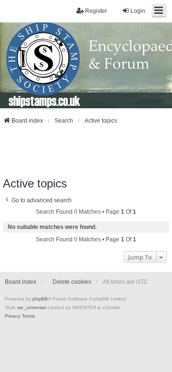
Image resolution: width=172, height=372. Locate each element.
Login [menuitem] (137, 11)
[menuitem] (13, 316)
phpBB (40, 298)
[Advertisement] (86, 151)
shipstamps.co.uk (44, 100)
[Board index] (86, 65)
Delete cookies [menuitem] (72, 282)
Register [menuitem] (96, 11)
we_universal (31, 307)
